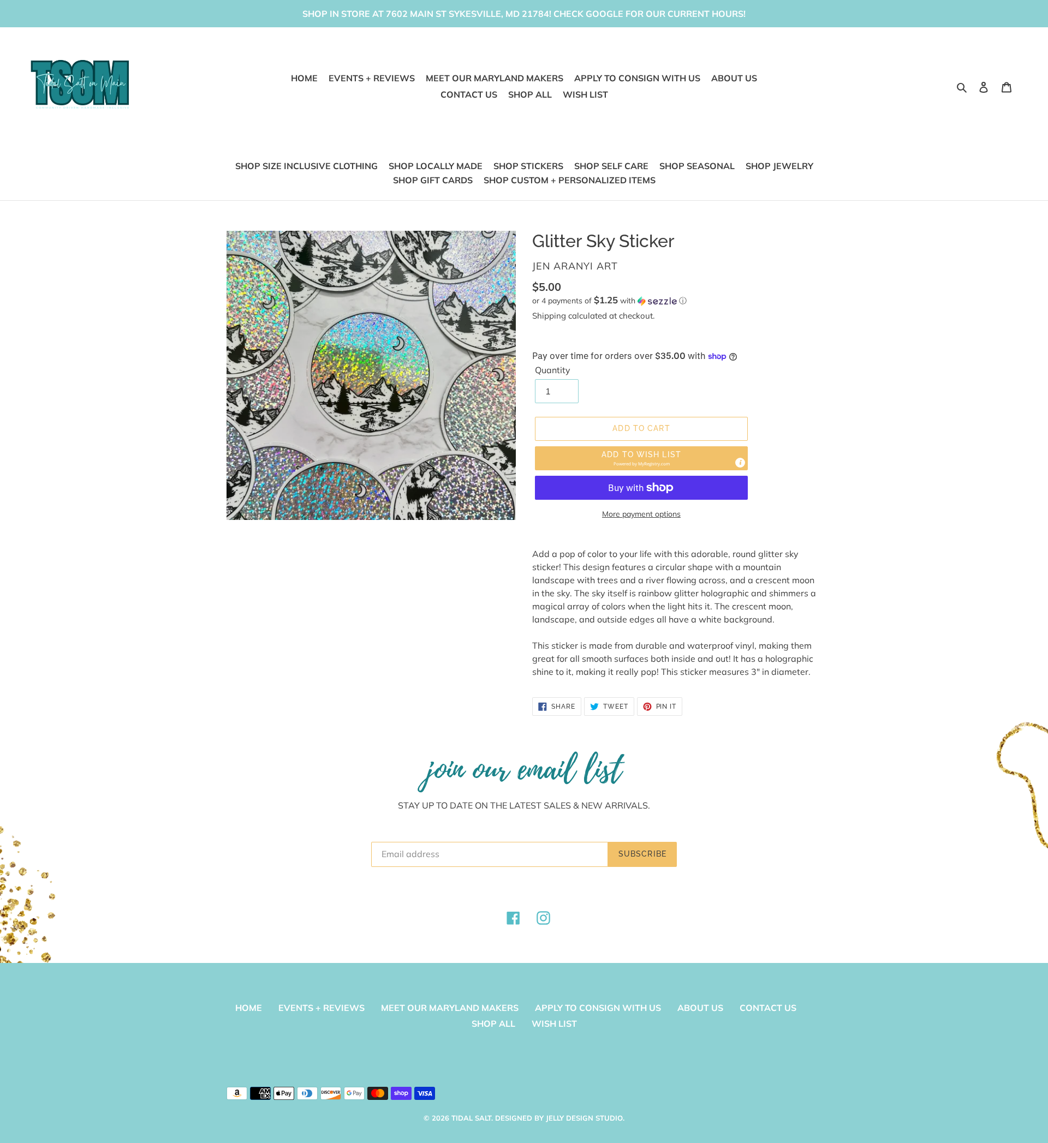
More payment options (641, 514)
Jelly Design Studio (584, 1118)
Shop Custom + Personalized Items (570, 180)
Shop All (493, 1023)
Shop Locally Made (436, 165)
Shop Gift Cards (433, 180)
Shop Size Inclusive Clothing (306, 165)
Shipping (549, 315)
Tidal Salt (471, 1118)
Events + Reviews (321, 1007)
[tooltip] (740, 463)
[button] (609, 300)
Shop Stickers (528, 165)
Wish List (554, 1023)
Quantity (552, 369)
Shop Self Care (611, 165)
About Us (700, 1007)
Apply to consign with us (598, 1007)
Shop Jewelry (779, 165)
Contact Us (768, 1007)
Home (248, 1007)
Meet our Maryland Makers (450, 1007)
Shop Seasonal (697, 165)
